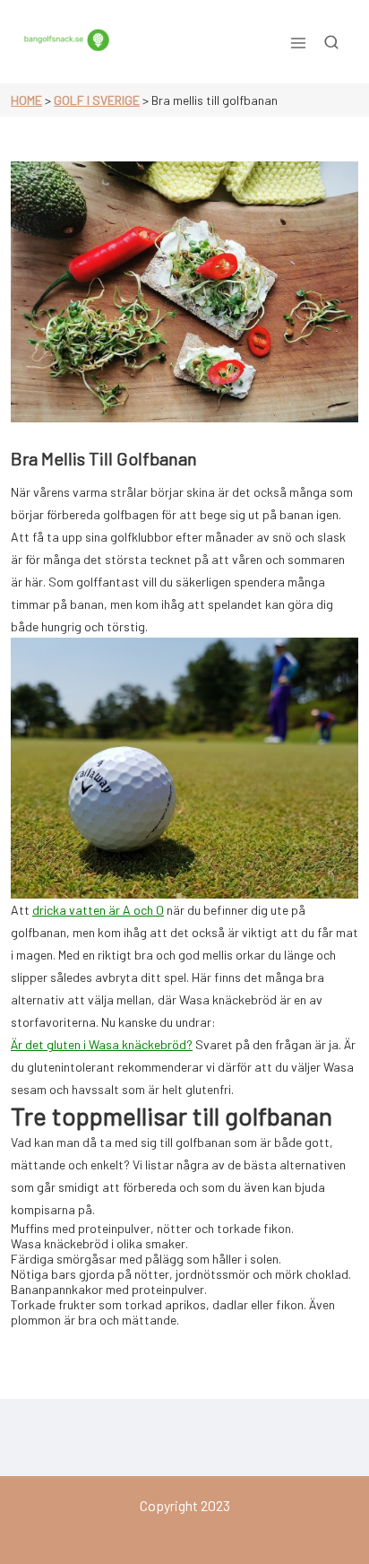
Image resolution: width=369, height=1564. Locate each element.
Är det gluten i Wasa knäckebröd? (102, 1044)
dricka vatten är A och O (98, 909)
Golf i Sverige (97, 100)
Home (26, 100)
